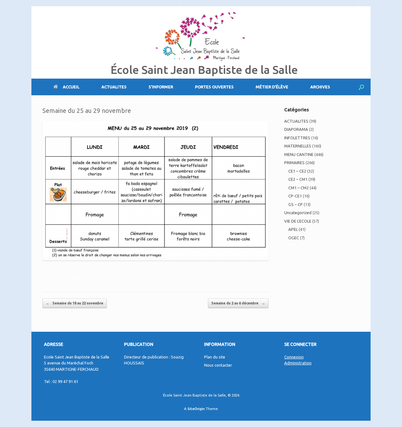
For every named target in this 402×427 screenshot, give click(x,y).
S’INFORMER (161, 87)
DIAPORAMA (296, 129)
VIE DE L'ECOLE (297, 221)
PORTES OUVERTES (214, 87)
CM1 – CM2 (298, 188)
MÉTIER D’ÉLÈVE (272, 87)
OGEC (293, 238)
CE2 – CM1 (297, 179)
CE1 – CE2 (297, 171)
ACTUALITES (114, 87)
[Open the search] (361, 87)
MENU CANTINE (71, 277)
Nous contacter (218, 365)
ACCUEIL (71, 87)
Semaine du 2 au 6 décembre (238, 303)
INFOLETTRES (297, 138)
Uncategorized (298, 212)
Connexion (294, 357)
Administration (298, 363)
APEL (293, 229)
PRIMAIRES (294, 162)
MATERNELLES (297, 146)
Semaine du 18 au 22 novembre (74, 303)
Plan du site (214, 357)
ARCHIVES (320, 87)
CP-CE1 (295, 196)
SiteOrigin (196, 409)
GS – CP (295, 204)
